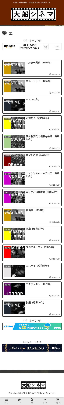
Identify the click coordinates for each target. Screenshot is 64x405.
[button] (57, 303)
